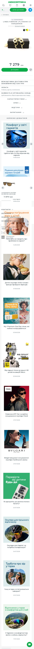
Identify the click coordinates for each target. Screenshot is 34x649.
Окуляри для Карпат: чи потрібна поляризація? (16, 546)
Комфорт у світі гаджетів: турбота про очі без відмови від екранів (16, 153)
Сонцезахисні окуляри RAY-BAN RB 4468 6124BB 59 (8, 193)
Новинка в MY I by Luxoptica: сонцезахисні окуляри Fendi (16, 415)
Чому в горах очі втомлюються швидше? (16, 590)
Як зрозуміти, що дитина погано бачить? (16, 502)
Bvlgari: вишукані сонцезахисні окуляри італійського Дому (16, 459)
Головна (6, 14)
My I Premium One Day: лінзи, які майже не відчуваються (16, 327)
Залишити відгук (20, 26)
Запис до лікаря (18, 10)
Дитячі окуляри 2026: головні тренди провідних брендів (16, 284)
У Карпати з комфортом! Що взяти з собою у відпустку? (16, 634)
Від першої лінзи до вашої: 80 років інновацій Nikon (17, 371)
